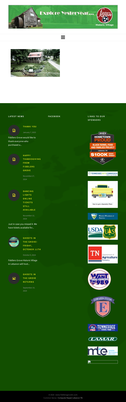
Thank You (30, 126)
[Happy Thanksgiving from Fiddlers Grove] (14, 159)
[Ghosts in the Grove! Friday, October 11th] (14, 242)
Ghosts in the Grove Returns (29, 278)
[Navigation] (63, 37)
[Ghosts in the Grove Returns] (14, 278)
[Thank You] (14, 130)
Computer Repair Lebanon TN (70, 398)
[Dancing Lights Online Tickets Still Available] (14, 195)
